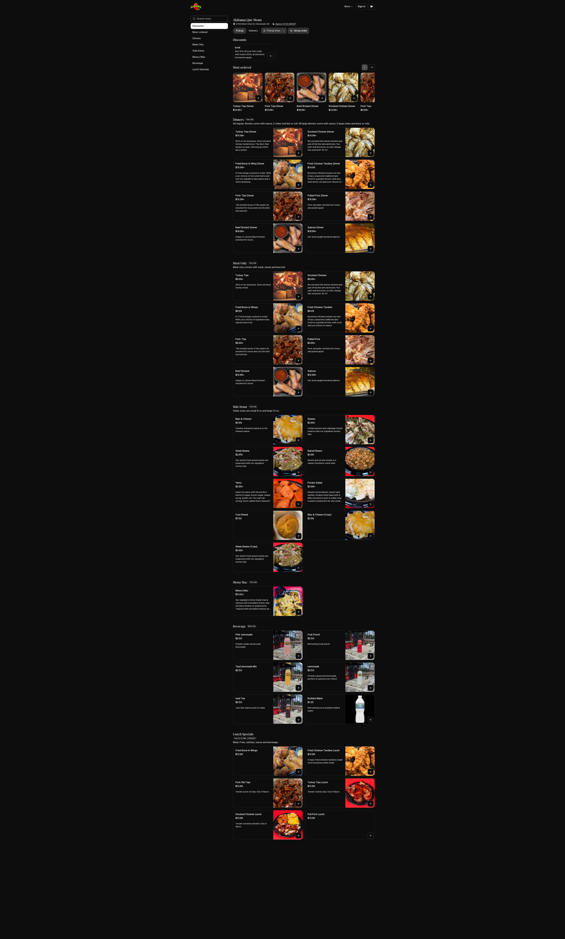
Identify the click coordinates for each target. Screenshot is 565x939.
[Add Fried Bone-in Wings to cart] (298, 328)
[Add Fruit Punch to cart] (370, 656)
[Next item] (372, 67)
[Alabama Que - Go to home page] (195, 6)
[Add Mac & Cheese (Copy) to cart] (370, 536)
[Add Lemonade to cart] (370, 688)
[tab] (239, 31)
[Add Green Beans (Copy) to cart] (298, 568)
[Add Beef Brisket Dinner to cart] (322, 98)
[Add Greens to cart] (370, 440)
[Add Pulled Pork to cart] (370, 360)
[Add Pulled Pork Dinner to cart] (370, 217)
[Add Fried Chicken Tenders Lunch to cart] (370, 772)
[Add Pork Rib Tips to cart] (298, 804)
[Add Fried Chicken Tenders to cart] (370, 328)
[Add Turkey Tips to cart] (298, 297)
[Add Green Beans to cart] (298, 472)
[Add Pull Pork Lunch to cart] (370, 835)
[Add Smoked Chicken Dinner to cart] (354, 98)
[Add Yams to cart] (298, 504)
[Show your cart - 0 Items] (371, 6)
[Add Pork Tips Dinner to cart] (290, 98)
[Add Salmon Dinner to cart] (370, 249)
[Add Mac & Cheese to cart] (298, 440)
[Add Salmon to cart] (370, 392)
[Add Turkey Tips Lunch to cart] (370, 804)
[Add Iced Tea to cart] (298, 720)
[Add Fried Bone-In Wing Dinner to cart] (298, 185)
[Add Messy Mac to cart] (298, 612)
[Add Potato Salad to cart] (370, 504)
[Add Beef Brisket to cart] (298, 392)
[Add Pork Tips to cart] (298, 360)
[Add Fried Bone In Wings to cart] (298, 772)
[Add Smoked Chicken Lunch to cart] (298, 835)
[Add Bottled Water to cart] (370, 720)
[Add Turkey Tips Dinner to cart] (258, 98)
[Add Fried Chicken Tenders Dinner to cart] (370, 185)
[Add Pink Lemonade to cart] (298, 656)
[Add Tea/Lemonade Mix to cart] (298, 688)
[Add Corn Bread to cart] (298, 536)
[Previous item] (365, 67)
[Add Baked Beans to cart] (370, 472)
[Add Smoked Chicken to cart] (370, 297)
